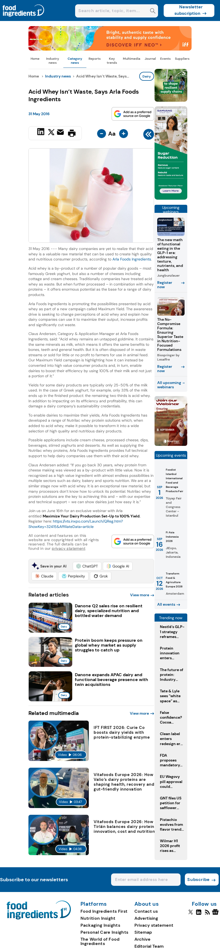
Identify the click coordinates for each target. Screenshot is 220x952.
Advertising (146, 918)
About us (146, 904)
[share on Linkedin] (41, 133)
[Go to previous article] (148, 135)
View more (139, 595)
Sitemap (143, 932)
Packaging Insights (100, 925)
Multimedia (131, 59)
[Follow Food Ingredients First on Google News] (216, 914)
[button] (87, 566)
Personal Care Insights (104, 932)
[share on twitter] (51, 133)
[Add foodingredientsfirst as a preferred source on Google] (133, 114)
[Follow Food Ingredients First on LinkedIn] (199, 914)
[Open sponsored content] (110, 49)
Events (165, 59)
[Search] (153, 11)
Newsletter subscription (188, 10)
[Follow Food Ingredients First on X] (190, 914)
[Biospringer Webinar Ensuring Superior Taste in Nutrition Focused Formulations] (171, 444)
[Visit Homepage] (23, 19)
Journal (150, 59)
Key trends (112, 60)
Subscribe (198, 879)
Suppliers (182, 59)
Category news (75, 60)
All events (166, 604)
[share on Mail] (61, 132)
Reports (95, 59)
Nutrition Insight (98, 918)
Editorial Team (149, 946)
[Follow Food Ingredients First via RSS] (207, 914)
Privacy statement (153, 925)
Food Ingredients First (104, 911)
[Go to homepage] (39, 918)
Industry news (52, 60)
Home (35, 59)
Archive (142, 939)
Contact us (146, 911)
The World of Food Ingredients (100, 941)
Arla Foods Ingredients (131, 259)
